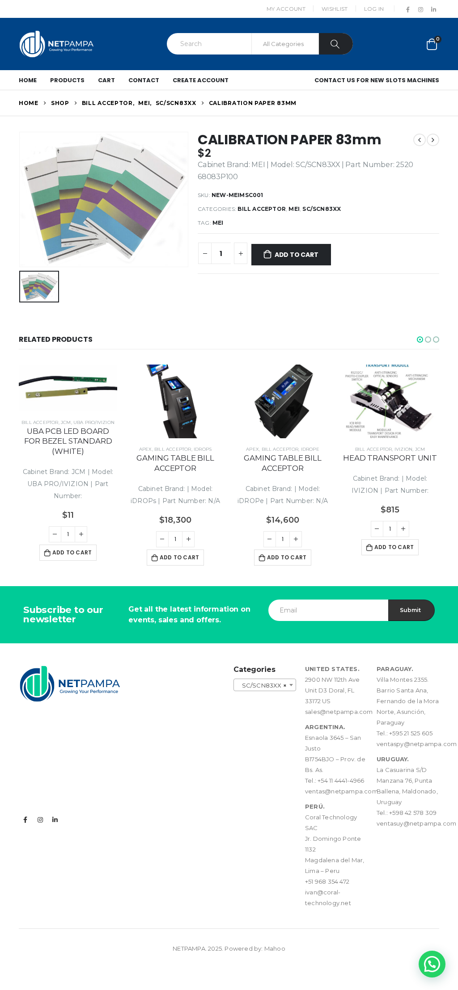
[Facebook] (408, 9)
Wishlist (335, 8)
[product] (68, 388)
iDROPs (203, 449)
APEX (145, 449)
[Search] (336, 44)
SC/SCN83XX (321, 209)
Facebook (25, 819)
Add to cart (296, 254)
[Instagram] (421, 9)
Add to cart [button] (72, 552)
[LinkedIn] (433, 9)
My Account (286, 8)
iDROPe (310, 449)
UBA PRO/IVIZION (93, 422)
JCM (66, 422)
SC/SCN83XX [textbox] (262, 685)
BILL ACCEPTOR (261, 209)
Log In (374, 8)
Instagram (40, 819)
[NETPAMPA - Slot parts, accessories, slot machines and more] (57, 44)
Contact (143, 80)
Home (28, 80)
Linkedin (55, 819)
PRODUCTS (67, 80)
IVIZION (403, 449)
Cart (106, 80)
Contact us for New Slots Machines (376, 80)
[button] (420, 339)
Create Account (201, 80)
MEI (294, 209)
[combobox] (264, 685)
